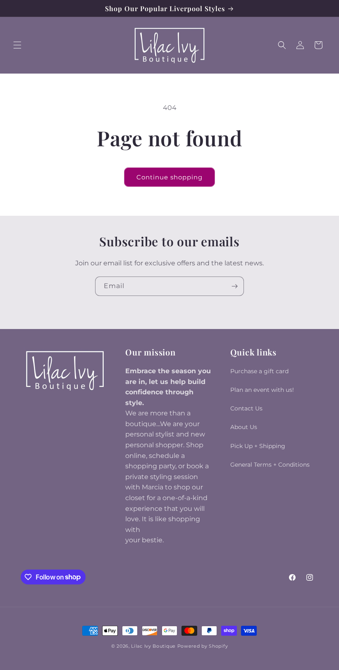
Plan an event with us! (262, 389)
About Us (243, 427)
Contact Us (246, 408)
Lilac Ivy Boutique (153, 646)
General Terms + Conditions (270, 464)
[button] (17, 45)
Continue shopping (169, 177)
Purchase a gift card (259, 371)
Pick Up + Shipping (257, 446)
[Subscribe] (234, 286)
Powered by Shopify (202, 646)
